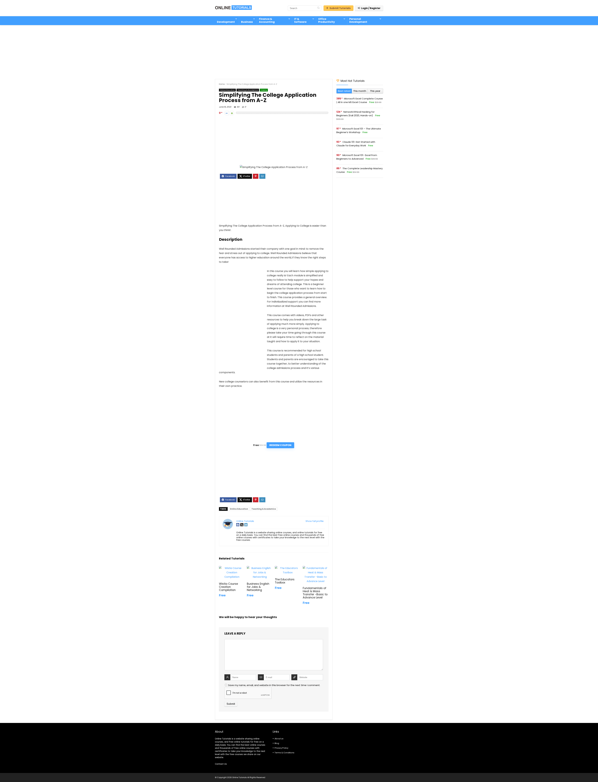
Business (247, 22)
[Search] (318, 8)
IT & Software (300, 20)
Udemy (264, 90)
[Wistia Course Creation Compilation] (232, 568)
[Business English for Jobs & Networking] (260, 568)
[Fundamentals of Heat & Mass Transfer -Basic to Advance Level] (315, 568)
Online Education (227, 90)
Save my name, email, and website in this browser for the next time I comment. (274, 685)
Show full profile (315, 521)
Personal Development (358, 20)
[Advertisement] (299, 50)
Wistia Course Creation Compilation (228, 587)
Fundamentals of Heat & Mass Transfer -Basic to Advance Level (315, 592)
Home (222, 84)
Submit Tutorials (340, 8)
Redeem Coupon (280, 445)
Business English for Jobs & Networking (258, 587)
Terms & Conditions (284, 752)
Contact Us (221, 764)
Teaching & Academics (247, 90)
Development (226, 22)
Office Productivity (326, 20)
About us (279, 738)
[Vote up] (232, 113)
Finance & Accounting (267, 20)
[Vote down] (227, 113)
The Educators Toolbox (284, 581)
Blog (277, 743)
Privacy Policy (281, 747)
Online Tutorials (245, 521)
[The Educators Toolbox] (288, 568)
